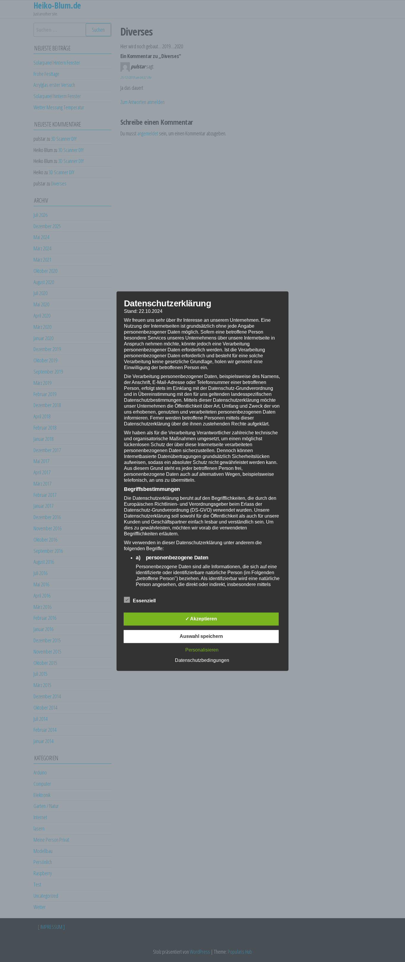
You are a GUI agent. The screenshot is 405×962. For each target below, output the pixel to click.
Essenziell (144, 600)
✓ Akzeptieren (201, 618)
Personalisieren (202, 649)
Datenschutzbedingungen (202, 660)
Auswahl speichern (201, 636)
